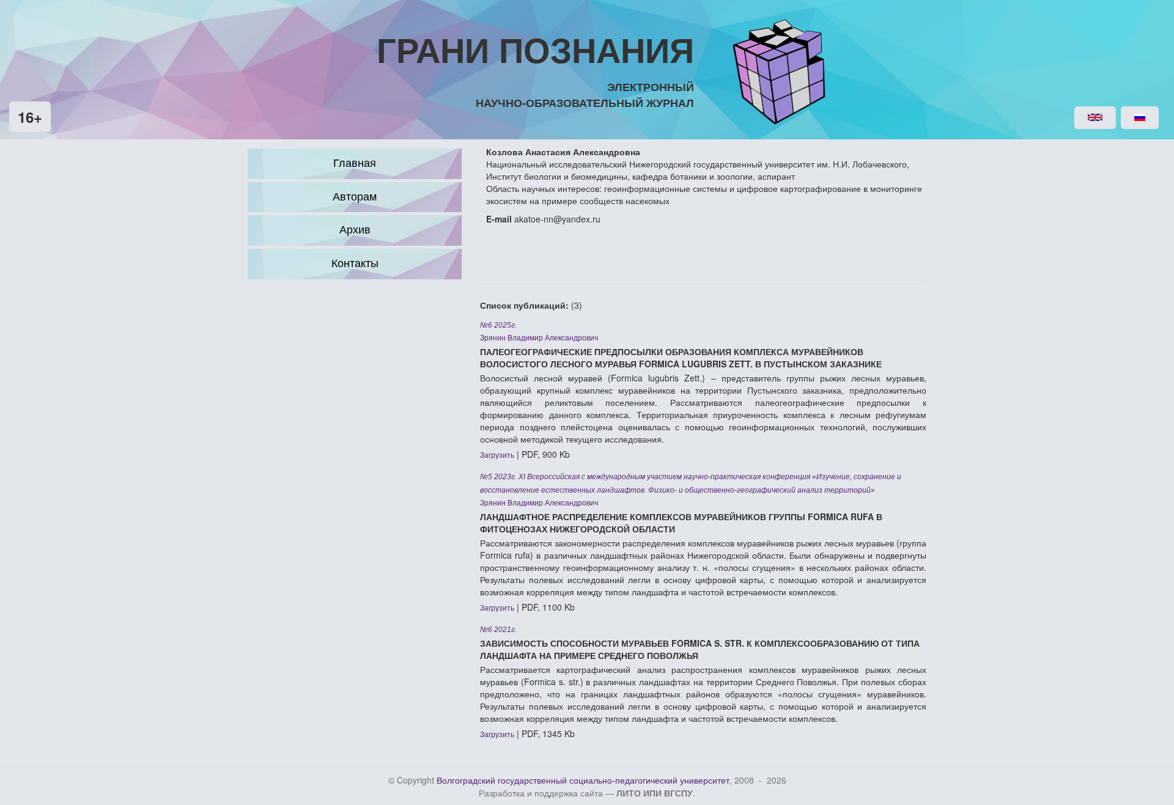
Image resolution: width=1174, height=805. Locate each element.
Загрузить (497, 455)
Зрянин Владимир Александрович (539, 338)
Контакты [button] (354, 263)
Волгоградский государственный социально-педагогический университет (583, 780)
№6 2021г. (498, 629)
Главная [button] (354, 163)
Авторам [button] (355, 197)
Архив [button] (355, 230)
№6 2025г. (498, 325)
